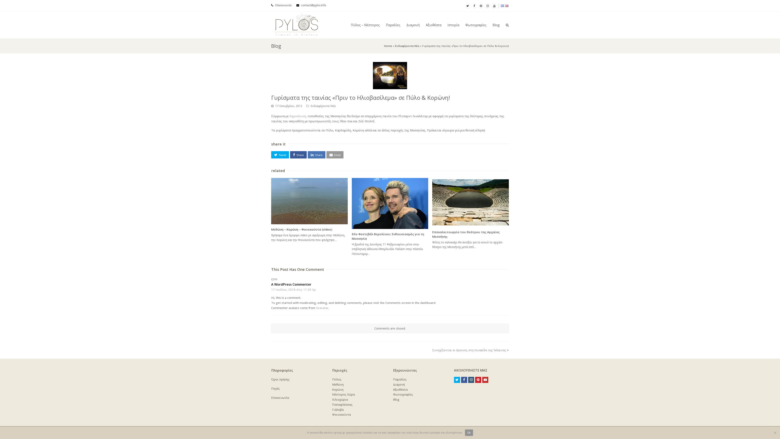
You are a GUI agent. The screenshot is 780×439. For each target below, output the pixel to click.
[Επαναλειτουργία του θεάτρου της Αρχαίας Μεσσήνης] (470, 202)
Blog (396, 399)
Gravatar (322, 308)
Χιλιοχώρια (340, 399)
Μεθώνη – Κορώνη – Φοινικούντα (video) (301, 229)
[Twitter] (467, 6)
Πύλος (336, 379)
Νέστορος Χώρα (343, 394)
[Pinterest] (481, 6)
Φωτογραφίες (403, 394)
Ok (469, 432)
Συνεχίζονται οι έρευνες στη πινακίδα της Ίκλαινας (469, 350)
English (507, 6)
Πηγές (275, 388)
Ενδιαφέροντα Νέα (407, 46)
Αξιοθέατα (400, 389)
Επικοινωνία (283, 5)
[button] (280, 154)
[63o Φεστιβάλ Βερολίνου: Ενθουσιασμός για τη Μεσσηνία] (390, 203)
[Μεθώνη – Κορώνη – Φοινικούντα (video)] (309, 201)
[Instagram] (488, 6)
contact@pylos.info (313, 5)
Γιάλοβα (338, 410)
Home (388, 46)
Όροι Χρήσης (280, 379)
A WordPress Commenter (291, 284)
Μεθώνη (338, 384)
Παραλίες (400, 379)
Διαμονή (399, 384)
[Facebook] (474, 6)
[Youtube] (494, 6)
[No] (775, 433)
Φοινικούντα (341, 414)
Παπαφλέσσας (342, 404)
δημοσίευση (297, 116)
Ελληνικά (502, 6)
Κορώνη (337, 389)
